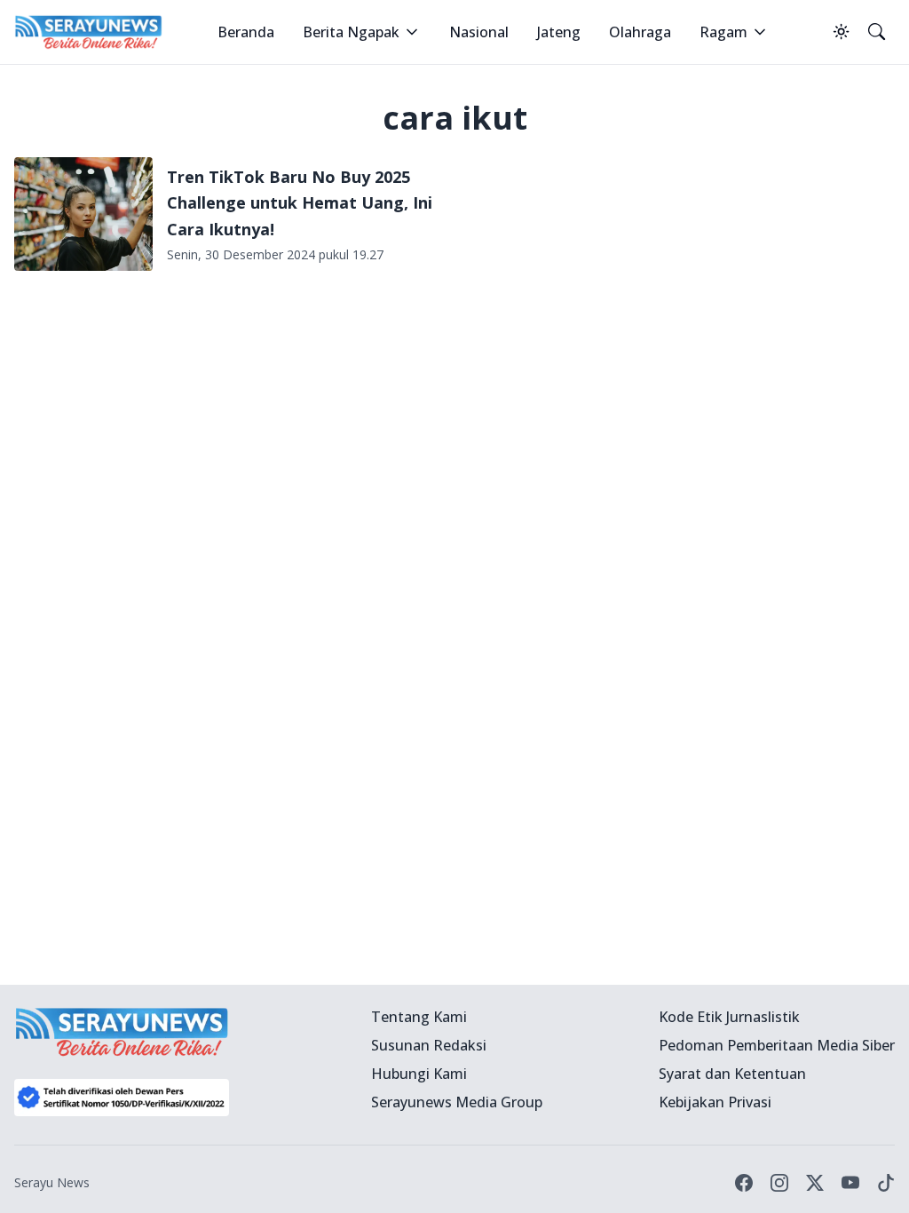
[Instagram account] (779, 1183)
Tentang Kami (419, 1017)
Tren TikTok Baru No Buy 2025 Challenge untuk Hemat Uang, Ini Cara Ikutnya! (299, 203)
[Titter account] (815, 1183)
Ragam (723, 32)
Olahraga (640, 32)
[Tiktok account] (886, 1183)
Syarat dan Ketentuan (732, 1073)
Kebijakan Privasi (715, 1102)
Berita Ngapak (351, 32)
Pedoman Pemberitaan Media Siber (777, 1045)
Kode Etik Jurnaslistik (729, 1017)
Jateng (559, 32)
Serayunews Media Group (456, 1102)
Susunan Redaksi (428, 1045)
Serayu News (52, 1182)
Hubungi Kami (419, 1073)
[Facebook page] (744, 1183)
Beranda (245, 32)
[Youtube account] (850, 1183)
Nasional (479, 32)
